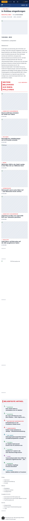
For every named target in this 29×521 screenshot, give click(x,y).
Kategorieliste (7, 505)
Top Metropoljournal (9, 500)
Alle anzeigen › (23, 82)
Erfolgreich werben (8, 490)
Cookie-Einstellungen (10, 519)
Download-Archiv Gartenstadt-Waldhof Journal (15, 498)
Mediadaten (7, 488)
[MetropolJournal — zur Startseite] (5, 5)
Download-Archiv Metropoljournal (12, 496)
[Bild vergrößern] (14, 27)
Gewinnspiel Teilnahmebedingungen (13, 506)
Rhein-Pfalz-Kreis (6, 14)
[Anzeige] (14, 377)
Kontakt (6, 483)
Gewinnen (10, 1)
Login (5, 508)
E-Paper (4, 1)
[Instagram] (17, 1)
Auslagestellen (7, 491)
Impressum (7, 479)
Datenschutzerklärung (9, 481)
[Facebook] (13, 1)
